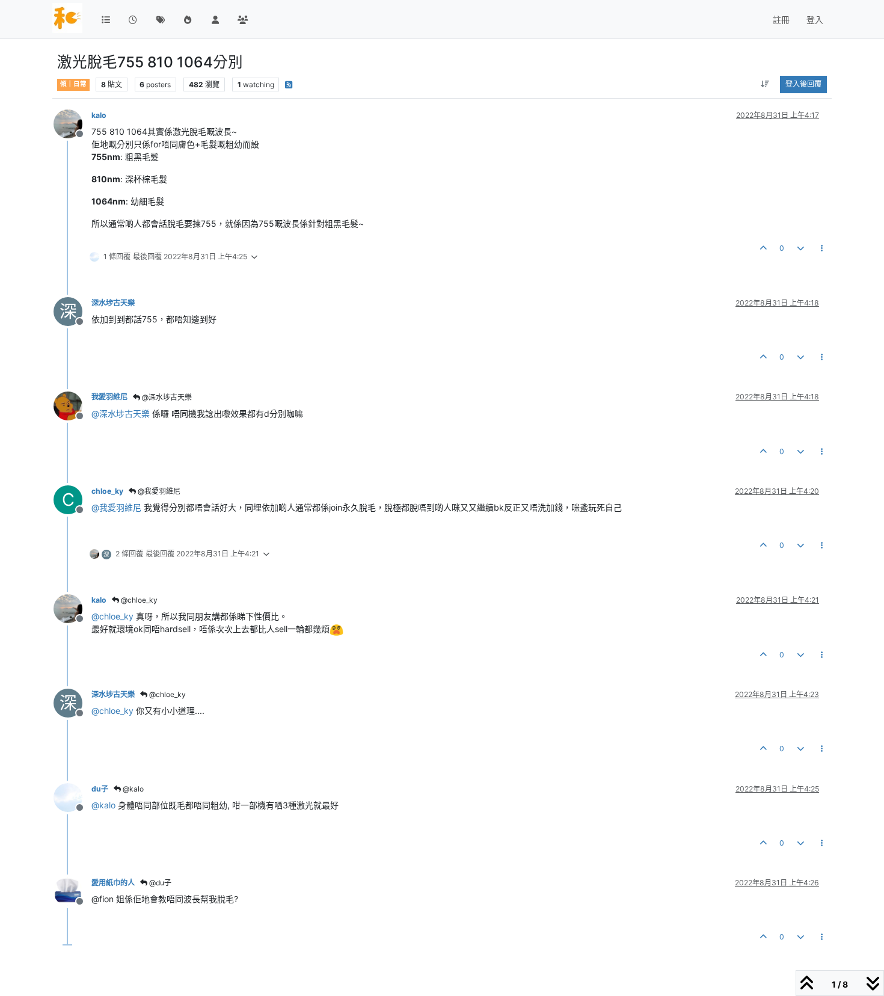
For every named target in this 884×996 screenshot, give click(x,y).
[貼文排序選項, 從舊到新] (765, 84)
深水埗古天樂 (113, 302)
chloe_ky (107, 491)
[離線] (72, 123)
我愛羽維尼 (109, 396)
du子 (99, 788)
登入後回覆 (803, 83)
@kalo (132, 788)
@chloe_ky (138, 599)
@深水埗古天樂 (166, 397)
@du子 (159, 882)
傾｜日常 (73, 84)
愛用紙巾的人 (113, 882)
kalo (98, 115)
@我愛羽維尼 (158, 491)
